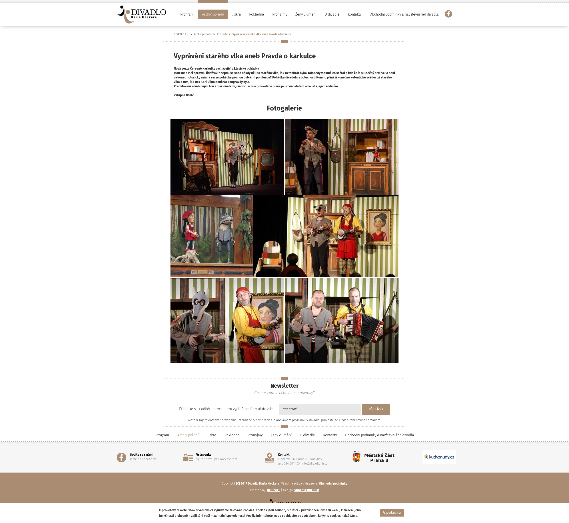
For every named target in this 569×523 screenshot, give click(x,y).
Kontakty (354, 14)
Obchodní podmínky (333, 483)
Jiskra (236, 14)
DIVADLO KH (181, 34)
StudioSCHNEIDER (306, 490)
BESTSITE (273, 490)
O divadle (307, 435)
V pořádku (392, 512)
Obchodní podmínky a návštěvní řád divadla (404, 14)
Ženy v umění (281, 435)
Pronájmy (279, 14)
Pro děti (222, 34)
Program (162, 435)
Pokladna (256, 14)
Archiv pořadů (202, 34)
